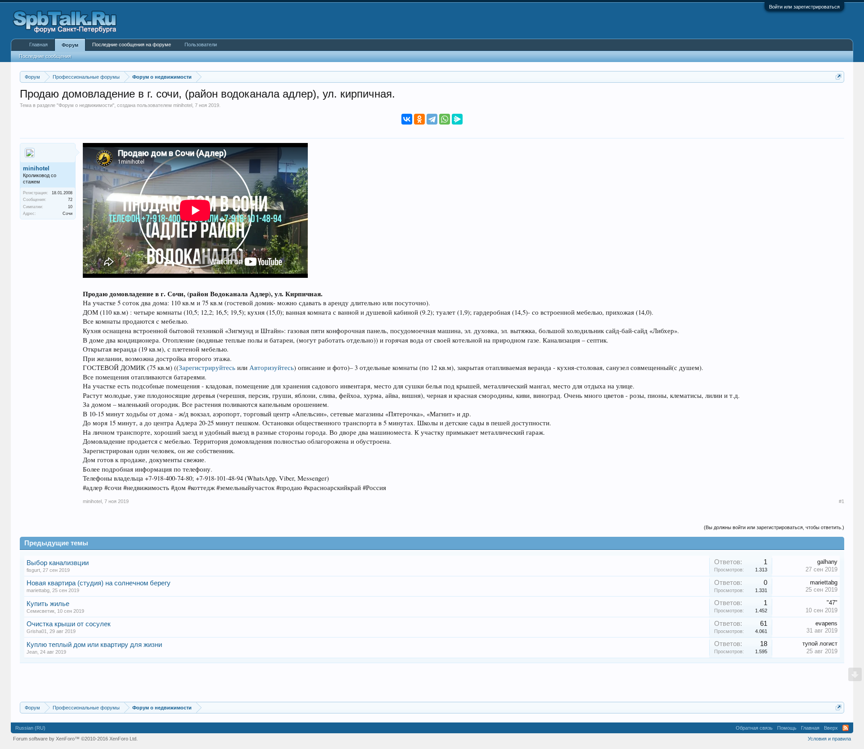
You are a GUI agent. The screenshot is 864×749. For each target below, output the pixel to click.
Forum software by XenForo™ (75, 738)
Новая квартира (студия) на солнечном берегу (99, 583)
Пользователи (200, 44)
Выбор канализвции (58, 562)
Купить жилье (48, 603)
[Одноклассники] (419, 119)
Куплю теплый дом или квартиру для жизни (94, 644)
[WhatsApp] (444, 119)
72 (70, 199)
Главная (38, 44)
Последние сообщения (45, 56)
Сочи (67, 213)
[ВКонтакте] (406, 119)
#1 (841, 501)
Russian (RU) (30, 728)
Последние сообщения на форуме (131, 44)
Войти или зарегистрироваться (804, 6)
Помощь (786, 728)
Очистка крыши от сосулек (69, 624)
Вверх (831, 728)
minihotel (182, 105)
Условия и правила (829, 738)
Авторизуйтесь (271, 367)
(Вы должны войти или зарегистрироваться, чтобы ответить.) (774, 527)
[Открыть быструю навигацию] (839, 77)
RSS (845, 728)
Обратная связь (754, 728)
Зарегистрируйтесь (207, 367)
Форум (70, 45)
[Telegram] (432, 119)
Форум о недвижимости (85, 105)
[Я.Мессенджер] (457, 119)
